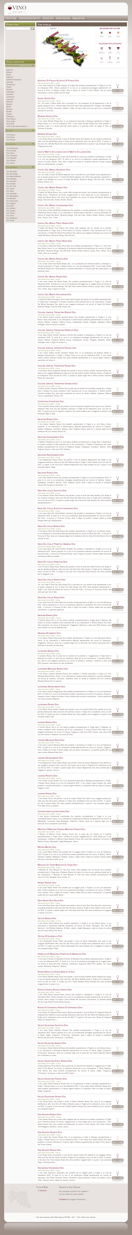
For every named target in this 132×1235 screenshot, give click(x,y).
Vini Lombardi (11, 193)
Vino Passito (11, 160)
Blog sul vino (79, 18)
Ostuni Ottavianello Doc (50, 936)
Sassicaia (43, 1190)
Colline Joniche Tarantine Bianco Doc (57, 312)
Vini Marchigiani (12, 196)
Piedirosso (10, 116)
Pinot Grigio (10, 121)
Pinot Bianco (11, 119)
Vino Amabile (11, 150)
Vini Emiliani (11, 183)
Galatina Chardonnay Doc (51, 436)
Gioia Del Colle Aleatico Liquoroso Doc (58, 508)
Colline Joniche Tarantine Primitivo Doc (58, 329)
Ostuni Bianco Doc (47, 918)
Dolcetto (9, 89)
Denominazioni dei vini (29, 18)
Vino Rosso (10, 137)
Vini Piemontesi (12, 201)
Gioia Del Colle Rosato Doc (51, 579)
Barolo (8, 74)
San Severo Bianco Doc (49, 1114)
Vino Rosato (10, 139)
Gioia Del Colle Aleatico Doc (52, 490)
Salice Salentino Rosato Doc (52, 1078)
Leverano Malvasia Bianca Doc (53, 668)
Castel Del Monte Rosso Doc (52, 276)
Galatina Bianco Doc (48, 419)
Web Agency (59, 1217)
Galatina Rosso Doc (48, 472)
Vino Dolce (10, 153)
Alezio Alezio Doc (46, 98)
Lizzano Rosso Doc (47, 793)
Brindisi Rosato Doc (48, 116)
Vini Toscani (10, 210)
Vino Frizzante (11, 155)
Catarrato (9, 82)
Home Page (10, 18)
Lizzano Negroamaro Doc (50, 757)
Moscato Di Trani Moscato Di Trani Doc (57, 864)
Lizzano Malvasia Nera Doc (51, 739)
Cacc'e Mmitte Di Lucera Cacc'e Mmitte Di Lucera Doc (64, 151)
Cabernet (9, 77)
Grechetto (10, 94)
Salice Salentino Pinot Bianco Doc (55, 1060)
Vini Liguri (10, 191)
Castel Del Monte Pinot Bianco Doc (56, 223)
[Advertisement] (78, 9)
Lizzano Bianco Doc (47, 722)
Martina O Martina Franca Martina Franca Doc (61, 829)
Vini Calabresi (11, 178)
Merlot (8, 106)
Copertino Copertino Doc (51, 401)
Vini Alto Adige (11, 174)
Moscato (9, 109)
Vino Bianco (10, 134)
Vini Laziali (10, 188)
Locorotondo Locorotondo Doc (53, 811)
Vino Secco (10, 163)
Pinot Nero (10, 123)
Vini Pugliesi (10, 203)
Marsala (9, 104)
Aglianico (9, 69)
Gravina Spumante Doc (49, 633)
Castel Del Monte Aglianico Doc (54, 169)
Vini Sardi (10, 205)
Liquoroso (9, 99)
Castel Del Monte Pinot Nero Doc (55, 240)
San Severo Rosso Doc (49, 1149)
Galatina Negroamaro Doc (51, 454)
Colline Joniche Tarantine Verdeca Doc (58, 383)
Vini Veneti (10, 220)
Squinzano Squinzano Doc (51, 1167)
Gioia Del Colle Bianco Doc (51, 526)
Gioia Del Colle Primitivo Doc (52, 561)
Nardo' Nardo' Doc (47, 882)
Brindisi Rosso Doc (47, 133)
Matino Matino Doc (47, 846)
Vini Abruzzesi (11, 171)
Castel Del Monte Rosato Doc (53, 258)
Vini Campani (11, 181)
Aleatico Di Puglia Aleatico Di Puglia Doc (58, 80)
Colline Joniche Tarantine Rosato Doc (57, 347)
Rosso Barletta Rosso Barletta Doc (56, 971)
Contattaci (62, 1199)
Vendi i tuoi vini (63, 18)
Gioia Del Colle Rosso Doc (51, 597)
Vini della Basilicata (13, 176)
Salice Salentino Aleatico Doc (53, 1025)
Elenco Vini (48, 18)
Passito (9, 114)
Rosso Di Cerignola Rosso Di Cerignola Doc (60, 1007)
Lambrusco (10, 96)
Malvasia (9, 101)
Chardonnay (10, 84)
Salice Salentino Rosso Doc (52, 1096)
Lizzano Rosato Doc (47, 775)
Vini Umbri (10, 215)
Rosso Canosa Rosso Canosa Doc (55, 989)
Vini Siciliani (10, 208)
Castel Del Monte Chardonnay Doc (55, 205)
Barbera (9, 72)
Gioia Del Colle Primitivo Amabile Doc (57, 543)
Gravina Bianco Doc (47, 615)
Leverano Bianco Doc (48, 650)
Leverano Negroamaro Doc (51, 686)
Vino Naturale (11, 158)
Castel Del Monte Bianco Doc (53, 187)
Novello (9, 111)
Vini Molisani (11, 198)
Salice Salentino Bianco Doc (52, 1043)
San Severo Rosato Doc (50, 1132)
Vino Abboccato (12, 148)
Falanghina (10, 92)
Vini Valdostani (11, 218)
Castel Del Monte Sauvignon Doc (54, 294)
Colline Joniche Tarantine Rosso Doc (57, 365)
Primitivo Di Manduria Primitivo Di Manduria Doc (62, 953)
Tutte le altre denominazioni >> (17, 126)
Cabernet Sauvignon (13, 79)
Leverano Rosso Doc (48, 704)
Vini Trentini (10, 213)
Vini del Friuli (11, 186)
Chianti (8, 87)
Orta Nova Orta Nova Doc (51, 900)
